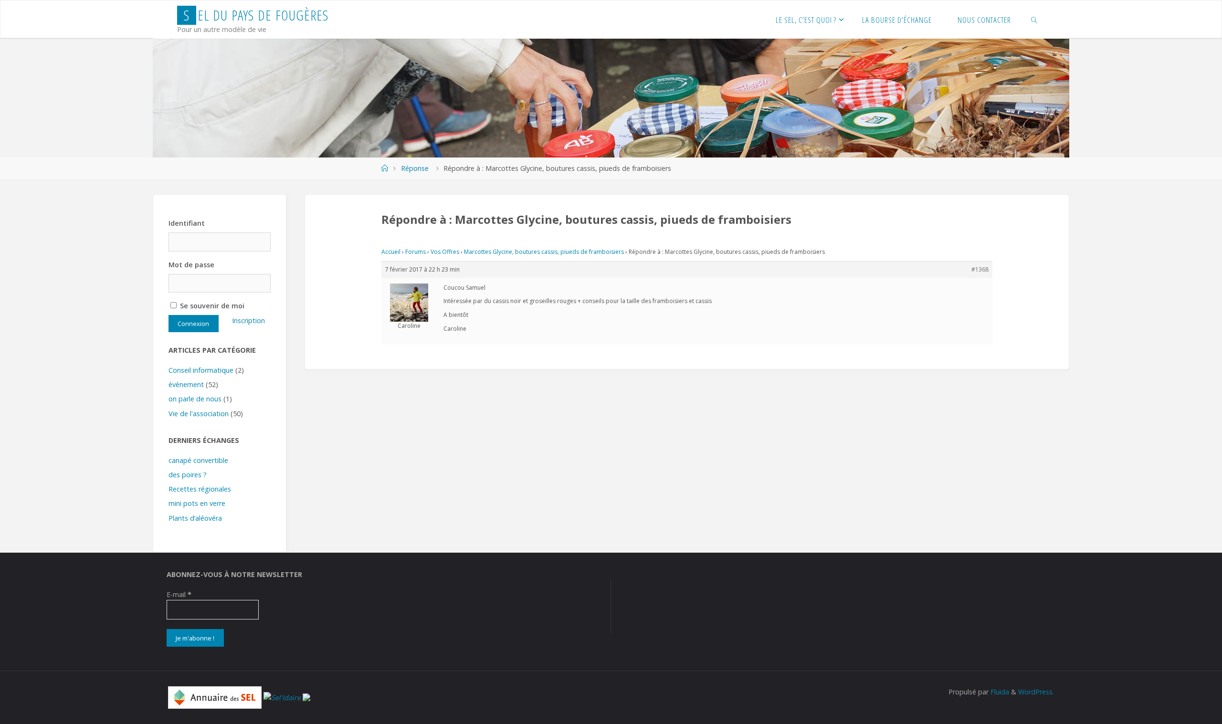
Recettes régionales (200, 488)
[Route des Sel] (306, 696)
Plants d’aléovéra (195, 518)
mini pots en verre (197, 503)
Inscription (248, 320)
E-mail (179, 594)
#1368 (980, 269)
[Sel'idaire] (282, 696)
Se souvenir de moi (211, 305)
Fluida (999, 691)
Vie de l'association (199, 413)
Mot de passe (191, 264)
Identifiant (187, 223)
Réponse (415, 168)
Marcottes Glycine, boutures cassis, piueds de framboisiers (544, 252)
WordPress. (1036, 691)
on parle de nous (195, 398)
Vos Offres (445, 252)
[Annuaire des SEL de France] (215, 696)
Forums (415, 252)
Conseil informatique (201, 370)
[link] (1034, 19)
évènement (186, 384)
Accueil (390, 252)
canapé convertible (198, 460)
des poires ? (188, 474)
